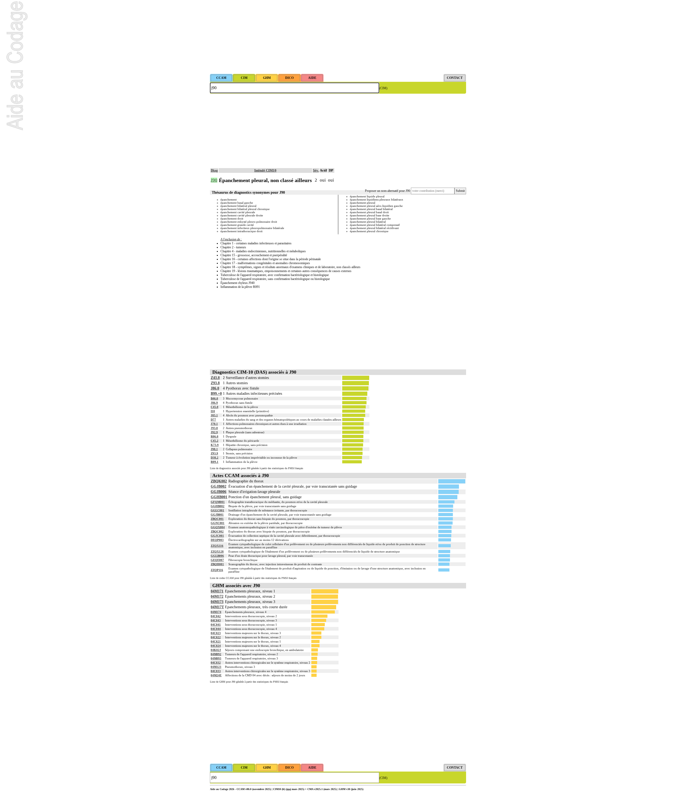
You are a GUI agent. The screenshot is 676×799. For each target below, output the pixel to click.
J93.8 (214, 428)
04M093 (216, 658)
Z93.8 (215, 383)
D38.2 (214, 457)
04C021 (216, 641)
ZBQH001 (217, 564)
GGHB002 (217, 506)
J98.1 (214, 449)
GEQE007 (217, 560)
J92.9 (214, 432)
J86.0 (215, 388)
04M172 (217, 596)
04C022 (216, 637)
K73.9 (215, 444)
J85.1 (214, 415)
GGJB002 (218, 486)
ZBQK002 (219, 481)
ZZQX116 (217, 545)
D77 (213, 419)
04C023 (216, 633)
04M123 (216, 666)
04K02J (216, 649)
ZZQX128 (217, 551)
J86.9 (214, 402)
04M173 (217, 602)
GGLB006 (217, 555)
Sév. (316, 170)
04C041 (216, 624)
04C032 (216, 662)
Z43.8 (215, 378)
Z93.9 (214, 453)
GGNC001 (217, 523)
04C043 (216, 620)
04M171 (217, 591)
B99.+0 (216, 394)
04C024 (216, 645)
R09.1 (214, 461)
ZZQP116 (217, 570)
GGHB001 (219, 497)
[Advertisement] (338, 37)
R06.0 (214, 436)
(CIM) (383, 88)
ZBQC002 (217, 531)
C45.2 (214, 440)
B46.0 (214, 398)
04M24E (216, 675)
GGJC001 (217, 535)
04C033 (216, 671)
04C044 (216, 628)
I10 (213, 411)
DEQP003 (217, 539)
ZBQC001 (217, 518)
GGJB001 (217, 514)
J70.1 (214, 423)
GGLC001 (217, 510)
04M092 (216, 654)
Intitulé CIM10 (265, 170)
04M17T (217, 607)
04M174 (216, 611)
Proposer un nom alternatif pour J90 (387, 191)
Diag (214, 170)
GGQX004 (218, 527)
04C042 (216, 616)
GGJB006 (218, 492)
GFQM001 (218, 501)
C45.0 (214, 406)
